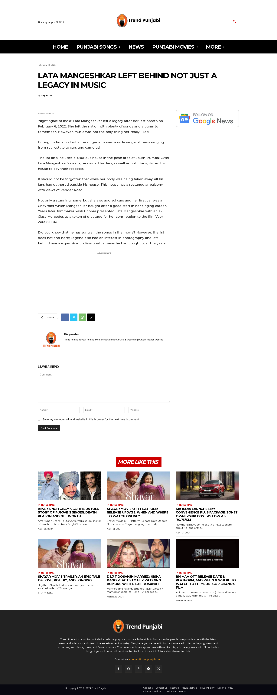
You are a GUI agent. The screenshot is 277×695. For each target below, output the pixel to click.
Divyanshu (47, 95)
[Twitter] (73, 317)
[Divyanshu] (51, 340)
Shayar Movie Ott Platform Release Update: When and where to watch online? (137, 512)
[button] (234, 21)
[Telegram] (148, 668)
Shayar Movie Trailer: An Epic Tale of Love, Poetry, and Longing (69, 578)
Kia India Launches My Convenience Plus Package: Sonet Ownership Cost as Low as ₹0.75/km (207, 514)
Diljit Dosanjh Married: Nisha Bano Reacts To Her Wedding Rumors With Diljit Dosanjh (134, 580)
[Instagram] (128, 668)
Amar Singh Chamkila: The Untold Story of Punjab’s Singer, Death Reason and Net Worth (68, 512)
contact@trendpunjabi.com (145, 659)
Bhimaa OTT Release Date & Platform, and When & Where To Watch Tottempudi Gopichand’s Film (206, 582)
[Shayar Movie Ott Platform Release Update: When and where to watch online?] (138, 485)
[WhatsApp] (82, 317)
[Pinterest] (138, 668)
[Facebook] (65, 317)
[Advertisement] (104, 281)
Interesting (46, 505)
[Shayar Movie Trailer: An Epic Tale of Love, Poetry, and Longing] (69, 553)
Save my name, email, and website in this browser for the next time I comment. (91, 419)
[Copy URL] (91, 317)
